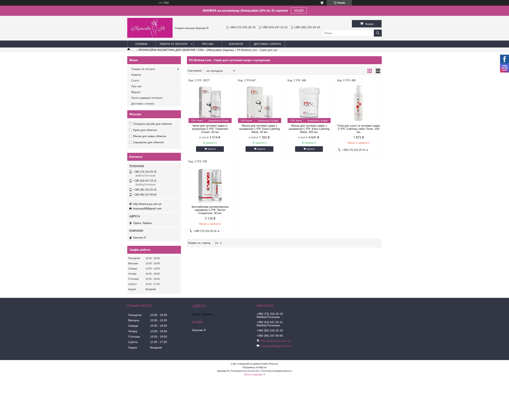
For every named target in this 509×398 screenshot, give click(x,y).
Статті (135, 80)
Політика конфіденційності (277, 371)
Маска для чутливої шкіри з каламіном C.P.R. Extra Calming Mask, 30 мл (259, 129)
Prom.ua (273, 363)
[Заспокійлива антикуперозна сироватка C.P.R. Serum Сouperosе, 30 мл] (210, 184)
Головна (141, 44)
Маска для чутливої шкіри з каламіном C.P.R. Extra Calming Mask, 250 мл (309, 129)
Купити (212, 149)
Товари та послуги (173, 44)
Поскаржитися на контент (245, 371)
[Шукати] (378, 33)
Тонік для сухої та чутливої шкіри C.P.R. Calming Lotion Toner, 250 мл (358, 129)
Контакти (236, 44)
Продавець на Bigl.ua (255, 367)
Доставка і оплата (267, 44)
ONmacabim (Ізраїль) (220, 49)
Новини (136, 74)
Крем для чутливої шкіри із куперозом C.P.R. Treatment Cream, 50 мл (210, 129)
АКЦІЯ (299, 10)
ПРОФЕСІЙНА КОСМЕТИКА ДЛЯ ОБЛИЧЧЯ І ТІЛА (171, 49)
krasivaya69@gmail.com (147, 208)
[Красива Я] (150, 36)
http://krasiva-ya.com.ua (147, 203)
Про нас (208, 44)
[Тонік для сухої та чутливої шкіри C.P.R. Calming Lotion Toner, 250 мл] (358, 103)
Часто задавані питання (146, 97)
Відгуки (135, 92)
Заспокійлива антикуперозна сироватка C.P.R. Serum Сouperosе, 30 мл (210, 210)
